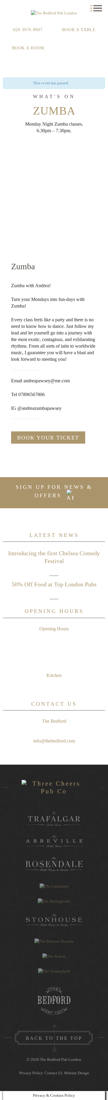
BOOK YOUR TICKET (48, 438)
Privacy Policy (31, 1073)
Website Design (76, 1073)
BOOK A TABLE (79, 30)
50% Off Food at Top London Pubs (54, 584)
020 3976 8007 (28, 30)
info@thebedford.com (54, 740)
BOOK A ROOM (28, 48)
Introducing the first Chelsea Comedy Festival (54, 557)
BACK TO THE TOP (54, 1038)
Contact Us (53, 1073)
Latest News (54, 535)
